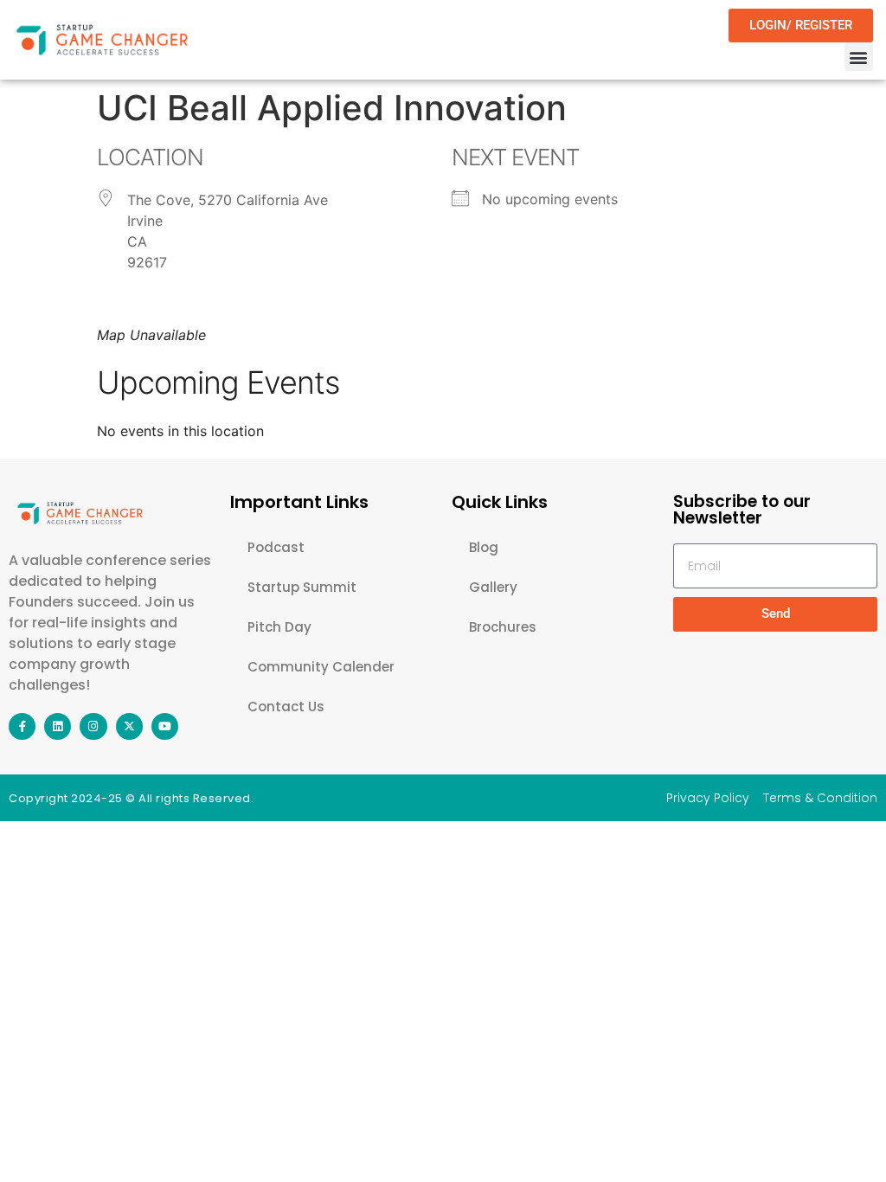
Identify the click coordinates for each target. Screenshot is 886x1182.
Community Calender (321, 667)
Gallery (493, 587)
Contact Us (285, 706)
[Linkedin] (57, 726)
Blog (483, 547)
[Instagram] (93, 726)
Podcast (276, 547)
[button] (858, 56)
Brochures (502, 627)
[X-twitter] (129, 726)
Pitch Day (279, 627)
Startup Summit (301, 587)
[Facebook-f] (22, 726)
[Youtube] (164, 726)
